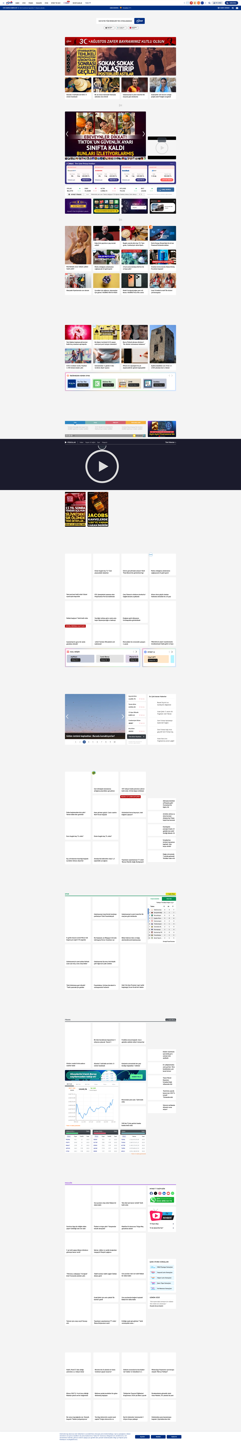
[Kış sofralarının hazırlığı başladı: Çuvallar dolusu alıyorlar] (78, 848)
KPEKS (95, 1145)
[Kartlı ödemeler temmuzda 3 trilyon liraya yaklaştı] (135, 1407)
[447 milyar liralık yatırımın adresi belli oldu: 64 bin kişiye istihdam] (133, 779)
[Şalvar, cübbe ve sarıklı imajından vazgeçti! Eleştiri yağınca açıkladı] (105, 1240)
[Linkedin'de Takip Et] (164, 1193)
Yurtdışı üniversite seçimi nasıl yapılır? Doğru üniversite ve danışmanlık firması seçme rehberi (105, 1420)
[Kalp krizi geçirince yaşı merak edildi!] (106, 233)
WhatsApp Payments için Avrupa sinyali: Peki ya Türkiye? (163, 1371)
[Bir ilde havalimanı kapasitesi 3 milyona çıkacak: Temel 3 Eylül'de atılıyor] (74, 158)
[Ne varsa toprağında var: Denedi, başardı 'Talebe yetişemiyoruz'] (78, 1407)
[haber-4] (143, 509)
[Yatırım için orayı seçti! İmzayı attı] (78, 1299)
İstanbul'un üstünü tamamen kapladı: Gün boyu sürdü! (169, 843)
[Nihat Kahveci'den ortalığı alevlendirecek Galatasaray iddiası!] (104, 158)
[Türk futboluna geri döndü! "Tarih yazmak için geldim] (78, 975)
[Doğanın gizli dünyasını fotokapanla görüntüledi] (134, 608)
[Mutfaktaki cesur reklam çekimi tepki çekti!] (78, 245)
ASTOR (123, 1145)
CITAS (67, 1151)
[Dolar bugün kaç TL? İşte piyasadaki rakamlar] (106, 561)
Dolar (96, 1084)
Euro (105, 1084)
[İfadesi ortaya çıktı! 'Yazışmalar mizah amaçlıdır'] (105, 1216)
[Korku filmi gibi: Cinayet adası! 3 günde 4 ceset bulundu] (98, 158)
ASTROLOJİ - (138, 204)
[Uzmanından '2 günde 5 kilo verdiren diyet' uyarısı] (106, 356)
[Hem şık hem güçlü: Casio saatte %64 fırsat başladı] (105, 802)
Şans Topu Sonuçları (164, 1283)
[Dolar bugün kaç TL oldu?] (105, 826)
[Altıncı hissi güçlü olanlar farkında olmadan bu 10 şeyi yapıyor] (163, 584)
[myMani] (66, 3)
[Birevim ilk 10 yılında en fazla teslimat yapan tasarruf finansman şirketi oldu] (106, 1359)
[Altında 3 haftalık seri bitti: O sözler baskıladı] (105, 1053)
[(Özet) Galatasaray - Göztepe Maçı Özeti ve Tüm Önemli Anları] (142, 158)
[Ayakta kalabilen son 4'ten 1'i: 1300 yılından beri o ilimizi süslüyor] (163, 344)
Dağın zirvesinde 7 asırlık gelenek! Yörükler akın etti (169, 856)
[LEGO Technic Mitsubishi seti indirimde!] (106, 632)
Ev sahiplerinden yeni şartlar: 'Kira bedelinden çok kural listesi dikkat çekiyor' (169, 1069)
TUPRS (123, 1148)
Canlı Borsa (171, 1020)
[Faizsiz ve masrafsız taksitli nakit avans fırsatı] (112, 158)
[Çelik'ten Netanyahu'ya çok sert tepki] (125, 158)
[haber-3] (120, 509)
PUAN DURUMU (155, 899)
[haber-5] (165, 509)
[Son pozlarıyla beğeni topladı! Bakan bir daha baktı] (133, 1287)
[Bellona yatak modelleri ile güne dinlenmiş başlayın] (106, 1383)
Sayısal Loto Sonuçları (164, 1272)
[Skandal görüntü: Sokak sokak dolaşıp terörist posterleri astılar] (120, 61)
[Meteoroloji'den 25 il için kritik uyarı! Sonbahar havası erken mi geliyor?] (120, 158)
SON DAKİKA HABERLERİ (10, 8)
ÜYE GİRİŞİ (218, 3)
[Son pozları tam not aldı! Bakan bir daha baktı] (133, 1252)
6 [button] (97, 742)
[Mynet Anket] (195, 3)
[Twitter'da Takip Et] (155, 1193)
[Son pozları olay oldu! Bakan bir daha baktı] (105, 1193)
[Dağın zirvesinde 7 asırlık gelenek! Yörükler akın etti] (155, 856)
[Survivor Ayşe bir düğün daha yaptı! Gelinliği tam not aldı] (78, 1205)
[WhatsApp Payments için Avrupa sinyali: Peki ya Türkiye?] (163, 1359)
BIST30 (87, 1084)
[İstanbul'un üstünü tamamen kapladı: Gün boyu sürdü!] (155, 843)
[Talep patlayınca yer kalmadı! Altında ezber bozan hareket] (96, 158)
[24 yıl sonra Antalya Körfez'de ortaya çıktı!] (134, 257)
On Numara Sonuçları (164, 1288)
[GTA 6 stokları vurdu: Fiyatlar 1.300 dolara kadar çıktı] (78, 356)
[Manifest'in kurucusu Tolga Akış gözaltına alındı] (133, 1216)
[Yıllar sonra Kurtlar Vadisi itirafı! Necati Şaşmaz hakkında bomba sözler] (107, 158)
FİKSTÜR (169, 899)
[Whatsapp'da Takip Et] (172, 1193)
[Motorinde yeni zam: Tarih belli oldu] (105, 134)
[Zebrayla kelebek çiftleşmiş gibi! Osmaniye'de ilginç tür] (155, 804)
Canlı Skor (171, 894)
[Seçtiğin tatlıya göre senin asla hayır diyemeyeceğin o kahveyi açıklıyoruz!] (106, 608)
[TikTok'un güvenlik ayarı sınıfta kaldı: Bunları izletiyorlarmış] (77, 158)
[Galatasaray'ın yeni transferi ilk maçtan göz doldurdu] (133, 904)
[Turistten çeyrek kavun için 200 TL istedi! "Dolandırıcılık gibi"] (155, 1094)
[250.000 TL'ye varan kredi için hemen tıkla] (90, 158)
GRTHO (68, 1148)
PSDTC (68, 1142)
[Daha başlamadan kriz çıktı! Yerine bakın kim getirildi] (78, 791)
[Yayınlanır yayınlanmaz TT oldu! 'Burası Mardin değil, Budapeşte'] (133, 838)
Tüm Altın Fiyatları (135, 737)
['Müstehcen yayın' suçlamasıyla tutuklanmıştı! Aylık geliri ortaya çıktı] (163, 620)
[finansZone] (162, 429)
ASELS (123, 1151)
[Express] (191, 3)
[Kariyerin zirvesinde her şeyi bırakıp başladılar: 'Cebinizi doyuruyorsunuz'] (80, 158)
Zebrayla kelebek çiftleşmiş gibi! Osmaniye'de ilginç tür (169, 804)
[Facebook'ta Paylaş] (160, 1307)
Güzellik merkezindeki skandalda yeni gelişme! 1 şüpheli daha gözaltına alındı (32, 8)
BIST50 (78, 1084)
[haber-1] (75, 509)
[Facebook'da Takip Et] (151, 1193)
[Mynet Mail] (237, 8)
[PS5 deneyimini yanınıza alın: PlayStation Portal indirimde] (106, 584)
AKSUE (95, 1148)
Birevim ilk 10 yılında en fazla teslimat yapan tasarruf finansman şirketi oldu (105, 1372)
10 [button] (114, 742)
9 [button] (110, 742)
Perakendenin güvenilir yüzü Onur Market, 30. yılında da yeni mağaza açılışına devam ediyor (162, 1395)
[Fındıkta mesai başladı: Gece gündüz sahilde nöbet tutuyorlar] (133, 1030)
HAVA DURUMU (114, 8)
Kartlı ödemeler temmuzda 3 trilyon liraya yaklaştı (133, 1418)
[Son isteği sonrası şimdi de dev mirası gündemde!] (93, 158)
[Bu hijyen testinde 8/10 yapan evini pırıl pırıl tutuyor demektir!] (106, 332)
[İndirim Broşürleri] (198, 3)
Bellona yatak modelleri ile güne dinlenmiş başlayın (106, 1394)
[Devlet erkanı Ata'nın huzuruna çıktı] (66, 158)
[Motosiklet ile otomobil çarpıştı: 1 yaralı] (134, 632)
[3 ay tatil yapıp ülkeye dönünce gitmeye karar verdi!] (78, 1240)
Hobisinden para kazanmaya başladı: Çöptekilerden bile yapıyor (161, 1419)
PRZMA (68, 1139)
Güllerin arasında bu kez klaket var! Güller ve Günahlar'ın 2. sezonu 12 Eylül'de (134, 1372)
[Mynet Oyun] (106, 206)
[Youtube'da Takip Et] (168, 1193)
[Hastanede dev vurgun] (69, 158)
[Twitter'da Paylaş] (164, 1307)
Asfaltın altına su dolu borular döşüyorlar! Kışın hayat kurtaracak (169, 817)
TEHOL (123, 1139)
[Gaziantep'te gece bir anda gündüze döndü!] (78, 632)
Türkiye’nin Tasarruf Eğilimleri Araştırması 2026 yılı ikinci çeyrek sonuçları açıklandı (134, 1395)
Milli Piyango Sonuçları (165, 1267)
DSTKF (95, 1142)
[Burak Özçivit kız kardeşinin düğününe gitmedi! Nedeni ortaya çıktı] (71, 158)
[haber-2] (98, 509)
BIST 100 (72, 1088)
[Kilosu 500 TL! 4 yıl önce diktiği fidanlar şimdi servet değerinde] (78, 1383)
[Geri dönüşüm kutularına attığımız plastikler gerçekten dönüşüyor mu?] (105, 779)
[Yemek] (188, 3)
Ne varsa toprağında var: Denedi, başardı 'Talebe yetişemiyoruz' (77, 1418)
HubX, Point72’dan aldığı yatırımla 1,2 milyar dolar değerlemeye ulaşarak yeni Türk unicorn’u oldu (77, 1373)
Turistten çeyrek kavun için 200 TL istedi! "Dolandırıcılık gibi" (169, 1095)
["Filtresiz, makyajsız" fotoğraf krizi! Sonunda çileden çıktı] (78, 1264)
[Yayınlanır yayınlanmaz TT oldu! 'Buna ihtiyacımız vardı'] (105, 1311)
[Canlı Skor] (202, 3)
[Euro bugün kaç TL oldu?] (78, 826)
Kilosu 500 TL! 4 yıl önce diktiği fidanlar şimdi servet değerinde (77, 1394)
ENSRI (95, 1151)
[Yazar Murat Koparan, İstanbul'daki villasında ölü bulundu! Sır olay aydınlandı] (155, 1081)
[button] (3, 3)
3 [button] (84, 742)
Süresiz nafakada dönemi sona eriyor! (169, 1107)
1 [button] (75, 742)
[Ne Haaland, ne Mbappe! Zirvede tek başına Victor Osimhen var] (123, 158)
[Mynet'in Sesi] (78, 206)
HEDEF (95, 1139)
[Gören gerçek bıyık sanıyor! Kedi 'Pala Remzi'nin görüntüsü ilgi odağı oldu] (134, 561)
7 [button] (101, 742)
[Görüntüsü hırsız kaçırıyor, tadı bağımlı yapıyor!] (133, 802)
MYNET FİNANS (76, 194)
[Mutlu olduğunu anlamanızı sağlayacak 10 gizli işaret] (106, 257)
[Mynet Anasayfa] (9, 2)
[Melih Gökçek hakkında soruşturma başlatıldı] (134, 158)
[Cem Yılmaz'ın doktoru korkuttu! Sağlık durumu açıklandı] (134, 584)
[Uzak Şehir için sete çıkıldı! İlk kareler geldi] (105, 1287)
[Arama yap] (209, 3)
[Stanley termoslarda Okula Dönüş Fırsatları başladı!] (163, 257)
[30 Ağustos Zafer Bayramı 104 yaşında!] (139, 158)
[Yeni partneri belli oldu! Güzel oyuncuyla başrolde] (78, 573)
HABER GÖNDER (225, 8)
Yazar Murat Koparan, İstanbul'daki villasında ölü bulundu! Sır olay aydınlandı (169, 1083)
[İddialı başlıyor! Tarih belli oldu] (78, 608)
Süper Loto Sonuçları (164, 1278)
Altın (113, 1084)
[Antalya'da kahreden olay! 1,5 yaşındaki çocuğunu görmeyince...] (105, 848)
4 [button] (88, 742)
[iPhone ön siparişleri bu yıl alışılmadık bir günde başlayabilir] (134, 356)
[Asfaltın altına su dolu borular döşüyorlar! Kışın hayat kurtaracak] (155, 817)
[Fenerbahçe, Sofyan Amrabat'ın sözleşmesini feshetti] (105, 975)
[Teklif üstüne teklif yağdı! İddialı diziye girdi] (105, 1264)
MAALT (68, 1145)
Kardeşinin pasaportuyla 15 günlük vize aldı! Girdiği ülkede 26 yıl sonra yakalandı (169, 832)
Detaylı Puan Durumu (169, 941)
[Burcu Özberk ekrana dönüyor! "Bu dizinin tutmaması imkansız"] (134, 332)
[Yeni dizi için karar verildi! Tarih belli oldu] (133, 1193)
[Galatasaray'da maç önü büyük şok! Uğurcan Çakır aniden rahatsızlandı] (144, 158)
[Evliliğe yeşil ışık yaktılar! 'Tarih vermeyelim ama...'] (133, 1311)
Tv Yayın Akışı (154, 1224)
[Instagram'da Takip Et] (159, 1193)
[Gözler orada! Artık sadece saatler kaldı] (78, 1042)
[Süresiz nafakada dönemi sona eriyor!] (155, 1107)
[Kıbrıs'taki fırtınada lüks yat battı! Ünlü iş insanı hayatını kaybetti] (115, 158)
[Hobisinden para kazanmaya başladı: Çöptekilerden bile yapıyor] (163, 1407)
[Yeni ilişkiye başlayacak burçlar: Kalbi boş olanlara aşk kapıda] (78, 332)
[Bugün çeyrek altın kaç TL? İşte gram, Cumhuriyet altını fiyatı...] (134, 233)
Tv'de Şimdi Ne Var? (156, 1228)
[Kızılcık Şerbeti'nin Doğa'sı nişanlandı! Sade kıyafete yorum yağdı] (128, 158)
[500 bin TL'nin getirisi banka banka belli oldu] (88, 158)
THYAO (123, 1142)
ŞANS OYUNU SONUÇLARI (159, 1262)
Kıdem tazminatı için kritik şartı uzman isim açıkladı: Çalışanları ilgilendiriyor (168, 1057)
